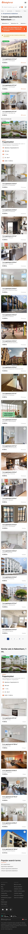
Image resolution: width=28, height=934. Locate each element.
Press (2, 888)
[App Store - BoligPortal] (13, 916)
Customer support (18, 893)
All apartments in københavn (10, 13)
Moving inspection (18, 886)
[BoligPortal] (7, 2)
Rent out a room (17, 884)
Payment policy (4, 895)
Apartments (9, 11)
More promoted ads (6, 119)
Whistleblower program (6, 897)
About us (3, 884)
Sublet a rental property (19, 891)
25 (19, 638)
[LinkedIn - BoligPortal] (6, 909)
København (17, 11)
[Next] (23, 639)
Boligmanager (4, 901)
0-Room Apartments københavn (9, 868)
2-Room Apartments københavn (9, 870)
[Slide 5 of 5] (15, 82)
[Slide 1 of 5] (12, 82)
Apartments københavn (7, 866)
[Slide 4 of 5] (14, 82)
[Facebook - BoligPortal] (2, 909)
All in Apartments (5, 864)
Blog (2, 886)
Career (2, 899)
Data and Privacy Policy (6, 891)
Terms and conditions (19, 895)
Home (2, 11)
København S (5, 23)
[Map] (25, 7)
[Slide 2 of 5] (13, 82)
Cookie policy (4, 893)
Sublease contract (18, 888)
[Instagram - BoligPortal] (10, 909)
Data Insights (4, 904)
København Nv (14, 23)
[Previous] (5, 639)
